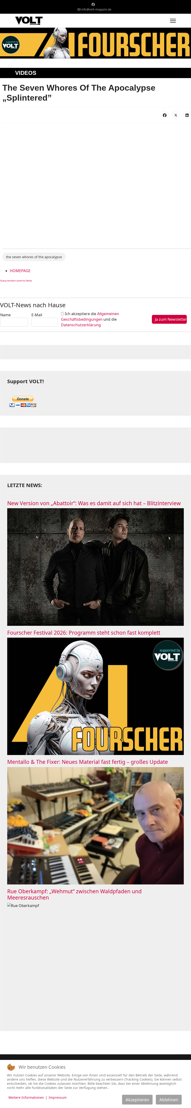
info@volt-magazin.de (96, 9)
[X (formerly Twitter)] (176, 115)
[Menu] (173, 21)
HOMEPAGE (20, 270)
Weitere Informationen (26, 1097)
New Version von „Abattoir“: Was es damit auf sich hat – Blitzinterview (94, 503)
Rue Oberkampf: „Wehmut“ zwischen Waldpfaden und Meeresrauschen (74, 894)
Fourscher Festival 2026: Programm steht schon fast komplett (83, 632)
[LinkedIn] (187, 115)
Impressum (58, 1097)
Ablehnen (168, 1099)
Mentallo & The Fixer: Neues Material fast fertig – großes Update (87, 761)
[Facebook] (93, 4)
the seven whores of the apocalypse (34, 257)
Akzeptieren (137, 1099)
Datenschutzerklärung (81, 324)
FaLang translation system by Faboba (16, 280)
